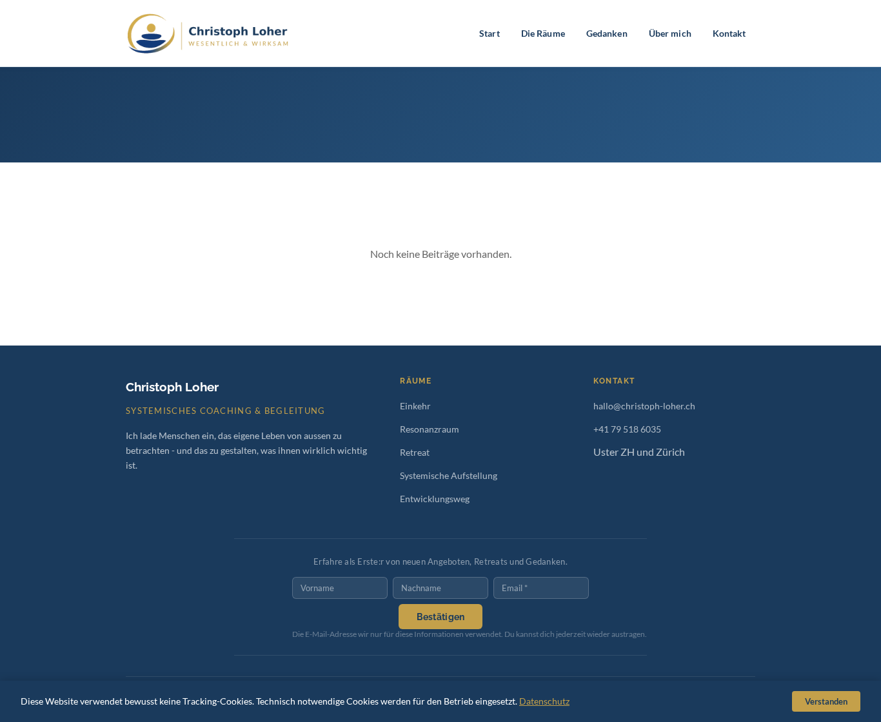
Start (489, 33)
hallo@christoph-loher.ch (644, 405)
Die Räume (543, 33)
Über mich (670, 33)
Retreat (415, 452)
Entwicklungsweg (435, 498)
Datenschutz (544, 701)
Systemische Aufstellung (448, 475)
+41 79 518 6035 (627, 429)
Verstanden (826, 701)
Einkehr (415, 405)
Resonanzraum (429, 429)
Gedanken (607, 33)
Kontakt (729, 33)
